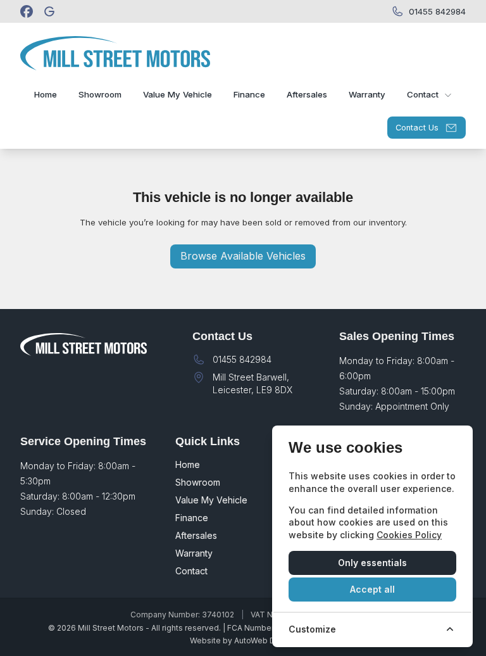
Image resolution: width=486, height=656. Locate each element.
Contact (191, 570)
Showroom (197, 482)
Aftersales (196, 535)
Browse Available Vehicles (243, 255)
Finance (191, 517)
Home (187, 464)
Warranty (194, 553)
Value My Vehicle (211, 500)
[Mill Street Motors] (50, 11)
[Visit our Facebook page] (26, 11)
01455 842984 (242, 359)
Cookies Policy (409, 534)
